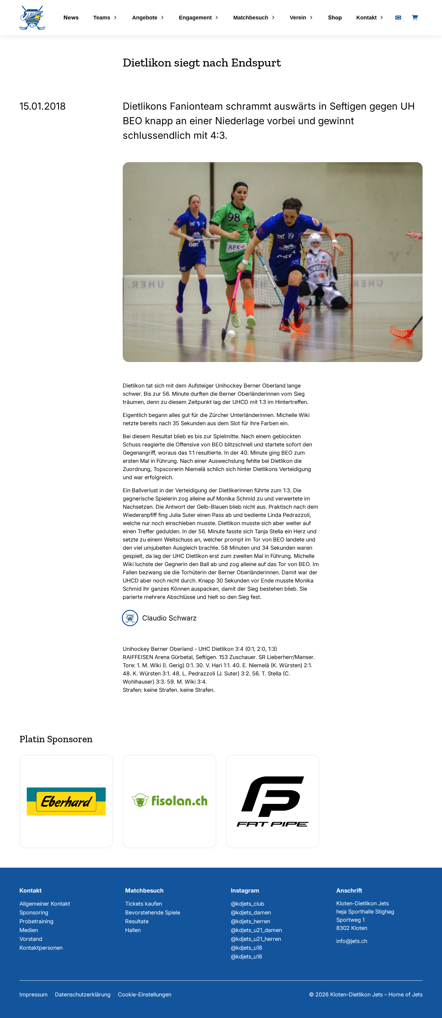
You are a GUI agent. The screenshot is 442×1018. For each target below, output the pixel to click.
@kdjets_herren (250, 921)
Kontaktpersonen (41, 948)
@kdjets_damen (251, 912)
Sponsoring (33, 912)
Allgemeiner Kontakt (44, 903)
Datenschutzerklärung (83, 994)
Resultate (137, 921)
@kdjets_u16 (246, 956)
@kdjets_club (247, 903)
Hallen (133, 930)
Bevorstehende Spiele (152, 912)
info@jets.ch (351, 941)
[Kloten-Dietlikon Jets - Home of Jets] (32, 18)
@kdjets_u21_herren (256, 939)
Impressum (33, 994)
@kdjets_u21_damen (256, 930)
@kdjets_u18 (246, 948)
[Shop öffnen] (415, 17)
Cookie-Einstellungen (144, 994)
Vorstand (30, 939)
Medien (28, 930)
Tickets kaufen (143, 903)
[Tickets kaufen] (398, 17)
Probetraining (36, 921)
